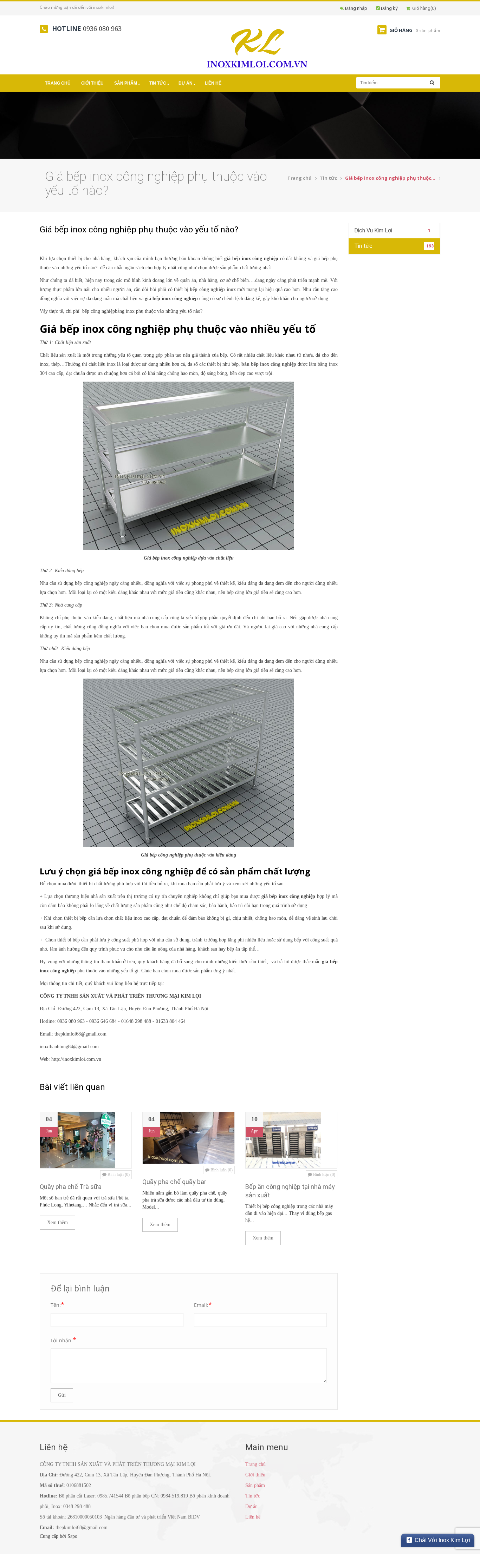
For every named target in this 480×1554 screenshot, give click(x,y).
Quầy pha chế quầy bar (174, 1181)
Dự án (186, 83)
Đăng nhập (356, 8)
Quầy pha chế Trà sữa (71, 1186)
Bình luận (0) (118, 1174)
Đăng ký (389, 8)
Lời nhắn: (63, 1340)
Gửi (62, 1395)
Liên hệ (213, 83)
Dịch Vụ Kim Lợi (392, 230)
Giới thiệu (92, 83)
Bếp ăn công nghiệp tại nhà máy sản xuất (290, 1191)
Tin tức (157, 83)
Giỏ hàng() (423, 8)
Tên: (57, 1304)
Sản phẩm (125, 83)
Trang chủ (58, 83)
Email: (203, 1304)
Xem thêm (57, 1222)
